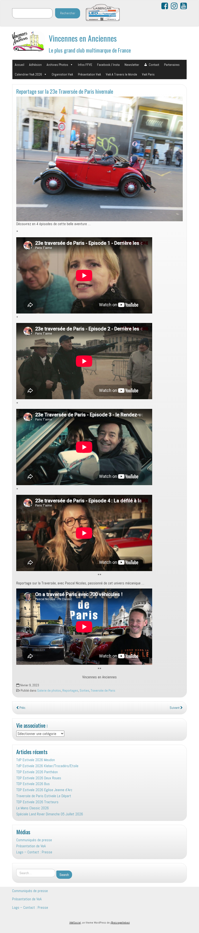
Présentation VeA (89, 74)
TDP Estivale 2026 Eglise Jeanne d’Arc (44, 789)
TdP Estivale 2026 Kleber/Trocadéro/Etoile (47, 765)
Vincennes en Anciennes (83, 38)
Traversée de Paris (103, 690)
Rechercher (67, 13)
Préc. (22, 708)
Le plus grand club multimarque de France (90, 50)
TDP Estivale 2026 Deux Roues (38, 777)
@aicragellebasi (120, 922)
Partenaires (172, 64)
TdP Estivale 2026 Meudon (35, 759)
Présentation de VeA (31, 846)
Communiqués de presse (34, 839)
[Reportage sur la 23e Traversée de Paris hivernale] (99, 159)
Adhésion (35, 64)
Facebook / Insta (108, 64)
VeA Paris (148, 74)
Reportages (70, 690)
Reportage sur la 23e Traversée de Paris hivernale (64, 91)
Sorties (84, 690)
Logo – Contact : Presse (34, 852)
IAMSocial (75, 922)
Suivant (175, 708)
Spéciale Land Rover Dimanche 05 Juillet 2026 (49, 814)
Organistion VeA (62, 74)
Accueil (19, 64)
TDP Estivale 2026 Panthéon (37, 771)
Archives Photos (57, 64)
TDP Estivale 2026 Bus (33, 783)
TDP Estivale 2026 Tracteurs (37, 801)
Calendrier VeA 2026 (28, 74)
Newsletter (131, 64)
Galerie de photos (49, 690)
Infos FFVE (85, 64)
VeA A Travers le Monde (121, 74)
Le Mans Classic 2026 (32, 808)
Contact (154, 64)
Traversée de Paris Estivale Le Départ (43, 795)
